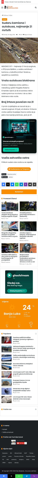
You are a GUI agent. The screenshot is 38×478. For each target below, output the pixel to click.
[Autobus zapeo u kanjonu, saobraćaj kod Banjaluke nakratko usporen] (28, 226)
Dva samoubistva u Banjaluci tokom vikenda (23, 365)
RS (3, 459)
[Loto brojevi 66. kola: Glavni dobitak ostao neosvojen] (6, 399)
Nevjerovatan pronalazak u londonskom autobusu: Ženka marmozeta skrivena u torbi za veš (28, 258)
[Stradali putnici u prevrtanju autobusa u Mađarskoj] (28, 206)
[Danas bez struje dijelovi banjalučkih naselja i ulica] (6, 391)
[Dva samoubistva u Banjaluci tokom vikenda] (6, 366)
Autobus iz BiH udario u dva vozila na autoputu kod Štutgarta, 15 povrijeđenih (9, 257)
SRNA (3, 462)
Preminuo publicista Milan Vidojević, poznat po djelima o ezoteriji (23, 339)
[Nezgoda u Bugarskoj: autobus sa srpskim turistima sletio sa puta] (9, 226)
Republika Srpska (30, 456)
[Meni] (2, 8)
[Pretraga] (36, 8)
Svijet (10, 15)
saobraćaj (13, 459)
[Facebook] (3, 184)
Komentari (19, 192)
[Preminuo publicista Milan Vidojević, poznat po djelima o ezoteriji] (6, 340)
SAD (7, 459)
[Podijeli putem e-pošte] (30, 184)
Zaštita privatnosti (7, 432)
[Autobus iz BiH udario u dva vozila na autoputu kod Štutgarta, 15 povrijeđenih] (9, 248)
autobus (11, 177)
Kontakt (4, 429)
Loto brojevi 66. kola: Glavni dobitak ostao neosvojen (22, 398)
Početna (5, 15)
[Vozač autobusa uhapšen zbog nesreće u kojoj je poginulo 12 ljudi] (9, 206)
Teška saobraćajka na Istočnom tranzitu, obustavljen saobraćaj (24, 356)
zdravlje (16, 462)
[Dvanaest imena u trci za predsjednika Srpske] (6, 382)
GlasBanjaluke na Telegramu (20, 169)
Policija (31, 453)
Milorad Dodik (18, 453)
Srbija (33, 459)
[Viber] (25, 184)
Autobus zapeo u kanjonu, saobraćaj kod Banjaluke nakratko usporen (28, 235)
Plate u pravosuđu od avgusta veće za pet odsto (19, 2)
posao (10, 456)
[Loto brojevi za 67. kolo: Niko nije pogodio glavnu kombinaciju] (6, 374)
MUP (25, 453)
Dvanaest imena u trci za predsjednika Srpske (21, 381)
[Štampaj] (34, 184)
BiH (11, 453)
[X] (8, 184)
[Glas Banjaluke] (11, 7)
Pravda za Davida (18, 456)
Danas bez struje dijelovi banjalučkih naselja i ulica (21, 390)
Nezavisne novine (11, 174)
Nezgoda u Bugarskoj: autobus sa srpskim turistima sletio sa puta (9, 234)
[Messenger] (12, 184)
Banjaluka (5, 453)
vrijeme (10, 462)
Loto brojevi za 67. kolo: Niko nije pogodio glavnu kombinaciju (24, 373)
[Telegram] (21, 184)
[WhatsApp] (17, 184)
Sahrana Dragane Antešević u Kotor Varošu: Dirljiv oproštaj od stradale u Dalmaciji (24, 348)
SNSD (27, 459)
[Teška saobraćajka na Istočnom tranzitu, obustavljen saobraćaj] (6, 357)
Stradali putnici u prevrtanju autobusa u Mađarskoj (27, 214)
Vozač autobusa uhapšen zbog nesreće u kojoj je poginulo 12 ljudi (9, 214)
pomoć (4, 456)
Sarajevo (21, 459)
